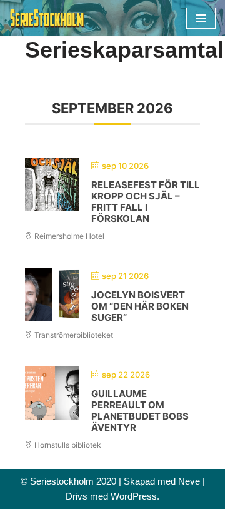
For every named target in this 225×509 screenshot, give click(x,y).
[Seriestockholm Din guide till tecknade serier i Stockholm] (46, 18)
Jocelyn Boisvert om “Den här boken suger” (140, 306)
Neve (189, 481)
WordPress (134, 496)
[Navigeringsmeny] (201, 18)
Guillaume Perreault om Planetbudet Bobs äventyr (140, 410)
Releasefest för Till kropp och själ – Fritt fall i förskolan (145, 201)
